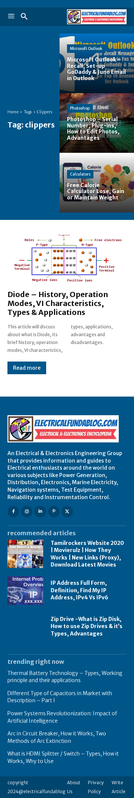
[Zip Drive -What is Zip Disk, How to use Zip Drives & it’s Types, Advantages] (25, 626)
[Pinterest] (54, 511)
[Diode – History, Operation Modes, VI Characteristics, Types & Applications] (67, 259)
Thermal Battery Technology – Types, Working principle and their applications (64, 677)
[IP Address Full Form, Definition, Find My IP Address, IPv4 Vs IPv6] (25, 590)
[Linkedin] (40, 511)
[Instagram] (26, 511)
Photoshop (80, 108)
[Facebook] (13, 511)
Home (13, 112)
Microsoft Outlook (86, 48)
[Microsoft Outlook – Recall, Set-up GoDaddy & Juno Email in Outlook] (97, 63)
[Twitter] (67, 511)
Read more (27, 368)
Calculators (80, 174)
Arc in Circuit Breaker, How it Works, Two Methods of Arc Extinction (56, 737)
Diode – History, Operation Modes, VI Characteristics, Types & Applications (57, 303)
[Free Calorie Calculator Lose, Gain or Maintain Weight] (97, 182)
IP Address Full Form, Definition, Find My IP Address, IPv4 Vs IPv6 (79, 590)
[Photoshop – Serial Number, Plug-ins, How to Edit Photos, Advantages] (97, 123)
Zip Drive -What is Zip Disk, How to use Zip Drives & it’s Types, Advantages (86, 626)
